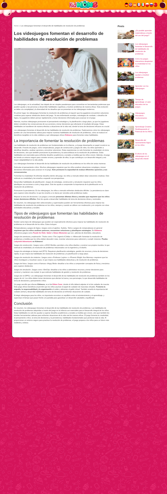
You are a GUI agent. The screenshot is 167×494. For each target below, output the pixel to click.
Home (16, 26)
